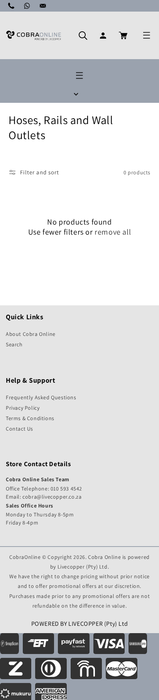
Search (14, 344)
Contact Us (19, 428)
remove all (113, 232)
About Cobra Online (31, 333)
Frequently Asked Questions (41, 397)
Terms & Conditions (30, 418)
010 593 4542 (66, 488)
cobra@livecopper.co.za (51, 496)
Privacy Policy (22, 407)
